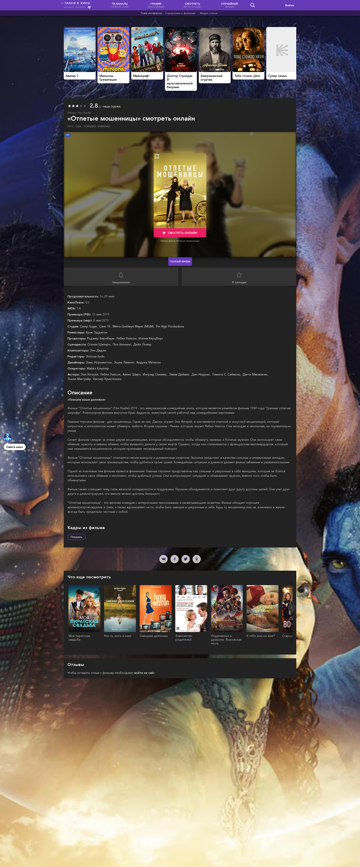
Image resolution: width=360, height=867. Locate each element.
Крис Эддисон (96, 332)
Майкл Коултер (98, 368)
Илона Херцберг (151, 338)
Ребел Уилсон (126, 338)
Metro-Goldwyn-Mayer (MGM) (133, 326)
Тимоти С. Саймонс (226, 374)
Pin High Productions (170, 326)
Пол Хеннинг (122, 344)
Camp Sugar (89, 326)
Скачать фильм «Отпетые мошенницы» (180, 240)
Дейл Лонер (142, 344)
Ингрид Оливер (155, 374)
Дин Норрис (201, 374)
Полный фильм (180, 261)
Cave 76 (105, 326)
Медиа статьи (209, 13)
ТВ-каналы (119, 5)
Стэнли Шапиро (99, 344)
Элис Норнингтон (99, 362)
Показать (76, 537)
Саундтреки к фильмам (180, 13)
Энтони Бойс (95, 356)
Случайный (229, 5)
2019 (71, 126)
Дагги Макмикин (255, 374)
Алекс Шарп (132, 374)
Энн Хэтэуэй (90, 374)
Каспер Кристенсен (107, 379)
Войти (289, 5)
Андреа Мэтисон (148, 362)
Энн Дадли (98, 350)
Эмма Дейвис (179, 374)
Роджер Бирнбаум (101, 338)
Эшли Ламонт (124, 362)
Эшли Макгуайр (80, 379)
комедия (90, 126)
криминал (104, 126)
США (79, 126)
